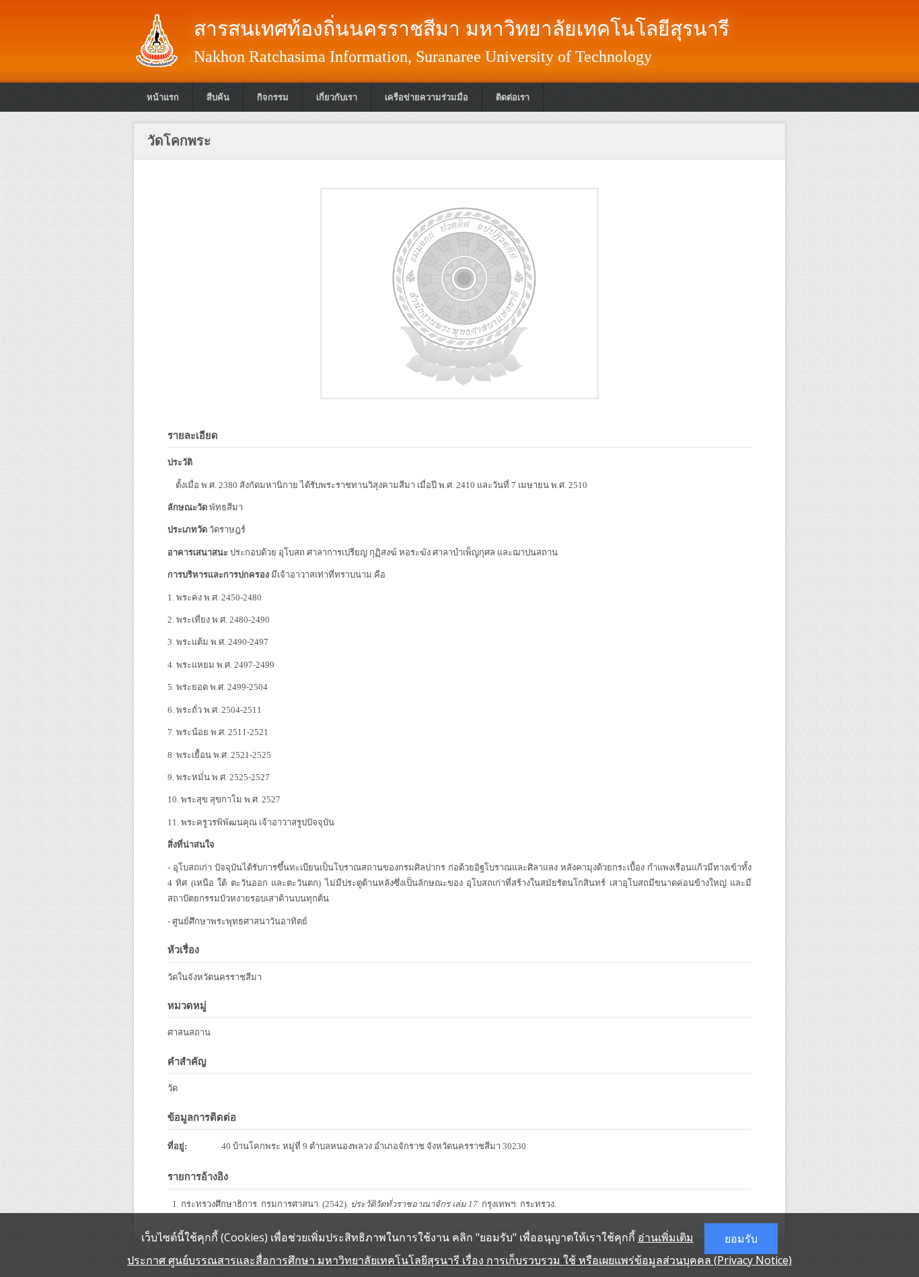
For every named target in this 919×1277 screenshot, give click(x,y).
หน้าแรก (163, 97)
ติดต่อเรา (512, 97)
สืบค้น (218, 97)
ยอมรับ (741, 1238)
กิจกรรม (273, 97)
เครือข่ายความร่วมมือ (426, 97)
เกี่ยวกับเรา (336, 97)
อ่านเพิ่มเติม (666, 1237)
